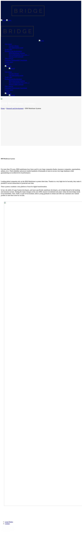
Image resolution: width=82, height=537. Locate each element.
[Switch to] (43, 66)
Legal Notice (9, 522)
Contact (7, 524)
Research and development (14, 108)
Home (3, 108)
